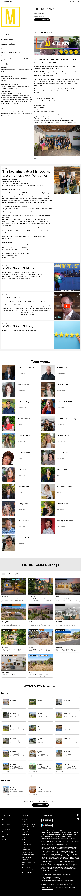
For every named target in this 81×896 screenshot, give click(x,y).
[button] (2, 2)
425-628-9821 (61, 527)
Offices (4, 837)
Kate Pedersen (24, 452)
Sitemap (24, 875)
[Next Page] (52, 776)
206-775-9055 (21, 510)
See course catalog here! (27, 314)
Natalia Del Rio (24, 418)
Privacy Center (45, 832)
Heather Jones (63, 435)
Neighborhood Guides (28, 854)
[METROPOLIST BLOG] (67, 348)
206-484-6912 (61, 475)
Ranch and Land (26, 867)
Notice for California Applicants (63, 834)
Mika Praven (62, 452)
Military (24, 864)
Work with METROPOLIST (42, 20)
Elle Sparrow (23, 504)
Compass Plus (25, 847)
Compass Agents (33, 801)
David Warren (24, 521)
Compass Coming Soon (28, 824)
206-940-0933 (61, 510)
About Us (4, 819)
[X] (78, 822)
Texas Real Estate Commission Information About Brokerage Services (58, 873)
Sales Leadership (6, 824)
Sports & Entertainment (28, 862)
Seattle (47, 801)
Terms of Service (72, 831)
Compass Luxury (26, 837)
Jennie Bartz (62, 384)
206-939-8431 (21, 424)
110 (49, 776)
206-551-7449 (21, 544)
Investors (4, 827)
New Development (27, 857)
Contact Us (5, 834)
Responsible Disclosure (66, 832)
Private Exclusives (26, 822)
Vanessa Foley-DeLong (66, 418)
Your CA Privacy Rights (64, 836)
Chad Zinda (62, 367)
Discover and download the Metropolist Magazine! (16, 278)
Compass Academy (27, 844)
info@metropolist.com (40, 13)
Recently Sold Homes (27, 872)
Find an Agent (26, 839)
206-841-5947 (21, 458)
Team (3, 822)
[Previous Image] (3, 586)
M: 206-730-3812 (39, 16)
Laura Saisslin (24, 487)
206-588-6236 (22, 407)
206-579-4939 (61, 373)
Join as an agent (6, 829)
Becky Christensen (65, 401)
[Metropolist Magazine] (67, 290)
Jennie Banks (23, 384)
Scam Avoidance (54, 832)
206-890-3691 (21, 475)
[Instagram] (78, 815)
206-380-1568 (61, 441)
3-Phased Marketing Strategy (30, 827)
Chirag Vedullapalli (65, 521)
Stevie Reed (62, 469)
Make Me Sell (25, 834)
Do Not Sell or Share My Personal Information (54, 831)
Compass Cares (26, 849)
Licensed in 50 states (47, 889)
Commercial (25, 859)
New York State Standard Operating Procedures (53, 878)
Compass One (26, 832)
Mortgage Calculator (27, 842)
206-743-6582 (61, 407)
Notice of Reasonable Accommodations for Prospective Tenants (57, 880)
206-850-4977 (61, 492)
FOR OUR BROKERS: (6, 77)
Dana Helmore (24, 435)
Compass (25, 801)
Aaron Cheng (23, 401)
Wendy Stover (63, 504)
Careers (4, 832)
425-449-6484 (22, 492)
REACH (20, 111)
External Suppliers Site (28, 870)
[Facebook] (78, 818)
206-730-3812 (21, 373)
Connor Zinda (24, 538)
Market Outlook (26, 829)
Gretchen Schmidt (65, 487)
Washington (42, 801)
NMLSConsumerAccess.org (68, 887)
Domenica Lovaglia (26, 367)
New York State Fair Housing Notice (50, 877)
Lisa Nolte (22, 469)
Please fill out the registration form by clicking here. (16, 244)
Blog (35, 330)
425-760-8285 (21, 527)
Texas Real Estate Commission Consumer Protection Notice (56, 874)
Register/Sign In (74, 2)
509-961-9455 (61, 390)
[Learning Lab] (67, 319)
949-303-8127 (21, 441)
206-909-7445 (61, 424)
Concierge (24, 819)
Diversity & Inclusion (27, 852)
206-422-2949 (21, 390)
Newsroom (5, 839)
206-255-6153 (61, 458)
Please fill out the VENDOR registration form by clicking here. (19, 249)
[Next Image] (24, 586)
